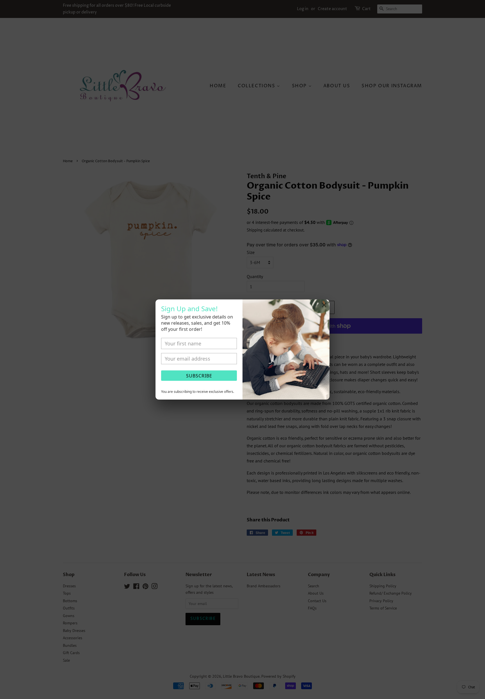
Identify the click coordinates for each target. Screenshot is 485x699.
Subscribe (199, 376)
